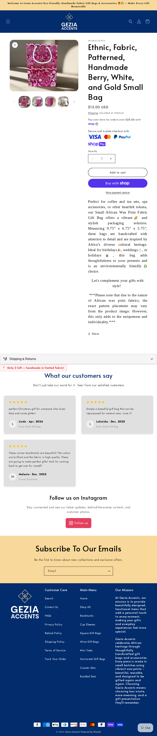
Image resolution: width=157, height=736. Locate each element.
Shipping (93, 113)
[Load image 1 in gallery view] (24, 101)
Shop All (85, 607)
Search (49, 598)
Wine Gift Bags (89, 642)
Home (83, 598)
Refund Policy (53, 633)
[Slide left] (14, 102)
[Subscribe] (108, 571)
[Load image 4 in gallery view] (63, 101)
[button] (8, 21)
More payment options (118, 192)
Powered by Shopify (91, 731)
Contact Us (51, 607)
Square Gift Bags (90, 633)
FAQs (48, 616)
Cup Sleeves (87, 624)
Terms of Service (55, 650)
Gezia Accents (72, 731)
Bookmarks (86, 616)
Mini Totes (86, 650)
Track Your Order (55, 659)
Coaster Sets (88, 668)
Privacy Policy (53, 624)
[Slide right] (74, 102)
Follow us (81, 523)
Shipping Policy (55, 642)
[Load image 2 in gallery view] (37, 101)
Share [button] (95, 334)
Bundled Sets (88, 676)
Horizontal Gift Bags (92, 659)
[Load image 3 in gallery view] (50, 101)
